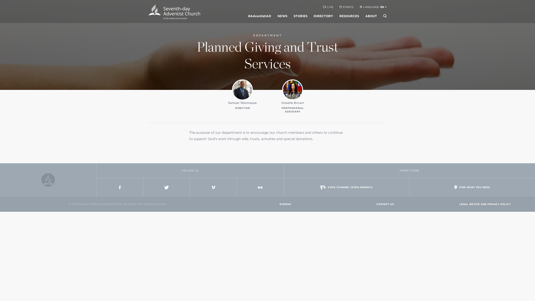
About (371, 16)
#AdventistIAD (259, 16)
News (282, 16)
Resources (349, 16)
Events (348, 7)
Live (330, 7)
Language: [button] (373, 7)
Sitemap (285, 204)
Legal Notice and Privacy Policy (485, 204)
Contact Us (385, 204)
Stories (300, 16)
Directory (323, 16)
